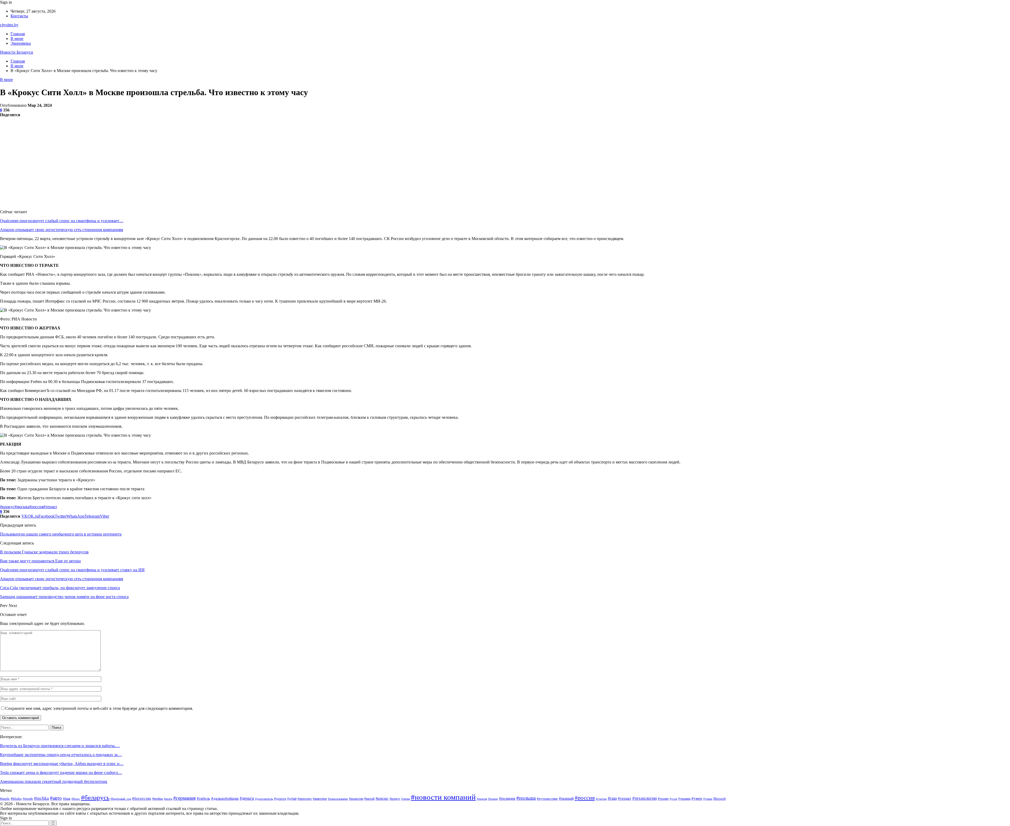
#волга (168, 798)
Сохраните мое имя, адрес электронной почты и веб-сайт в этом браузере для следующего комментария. (99, 708)
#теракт (50, 506)
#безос (76, 798)
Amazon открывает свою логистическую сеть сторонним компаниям (61, 229)
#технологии (644, 798)
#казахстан (356, 798)
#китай (369, 798)
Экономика (21, 43)
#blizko (16, 798)
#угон (673, 798)
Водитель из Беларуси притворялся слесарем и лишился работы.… (60, 745)
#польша (526, 798)
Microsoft (719, 798)
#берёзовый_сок (120, 798)
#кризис (382, 798)
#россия (36, 506)
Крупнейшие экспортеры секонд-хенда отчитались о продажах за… (61, 754)
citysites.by (9, 25)
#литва (405, 798)
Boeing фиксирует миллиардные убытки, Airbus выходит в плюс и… (62, 763)
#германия (184, 798)
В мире (17, 38)
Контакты (19, 16)
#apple (5, 798)
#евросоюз (304, 798)
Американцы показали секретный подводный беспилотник (53, 781)
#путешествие (547, 798)
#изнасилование (338, 798)
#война (157, 798)
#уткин (707, 798)
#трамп (663, 798)
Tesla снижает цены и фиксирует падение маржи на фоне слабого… (61, 772)
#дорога (280, 798)
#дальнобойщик (225, 798)
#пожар (493, 798)
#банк (66, 798)
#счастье (601, 798)
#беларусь (95, 797)
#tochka (41, 798)
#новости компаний (443, 797)
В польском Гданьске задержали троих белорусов (44, 552)
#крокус (7, 506)
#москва (21, 506)
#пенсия (482, 798)
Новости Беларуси (16, 52)
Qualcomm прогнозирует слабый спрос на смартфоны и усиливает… (61, 220)
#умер (696, 798)
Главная (18, 34)
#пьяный (566, 798)
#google (28, 798)
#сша (612, 798)
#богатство (141, 798)
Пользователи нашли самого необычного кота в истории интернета (61, 534)
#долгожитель (264, 798)
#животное (320, 798)
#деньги (247, 798)
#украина (684, 798)
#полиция (507, 798)
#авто (56, 798)
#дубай (291, 798)
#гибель (203, 798)
